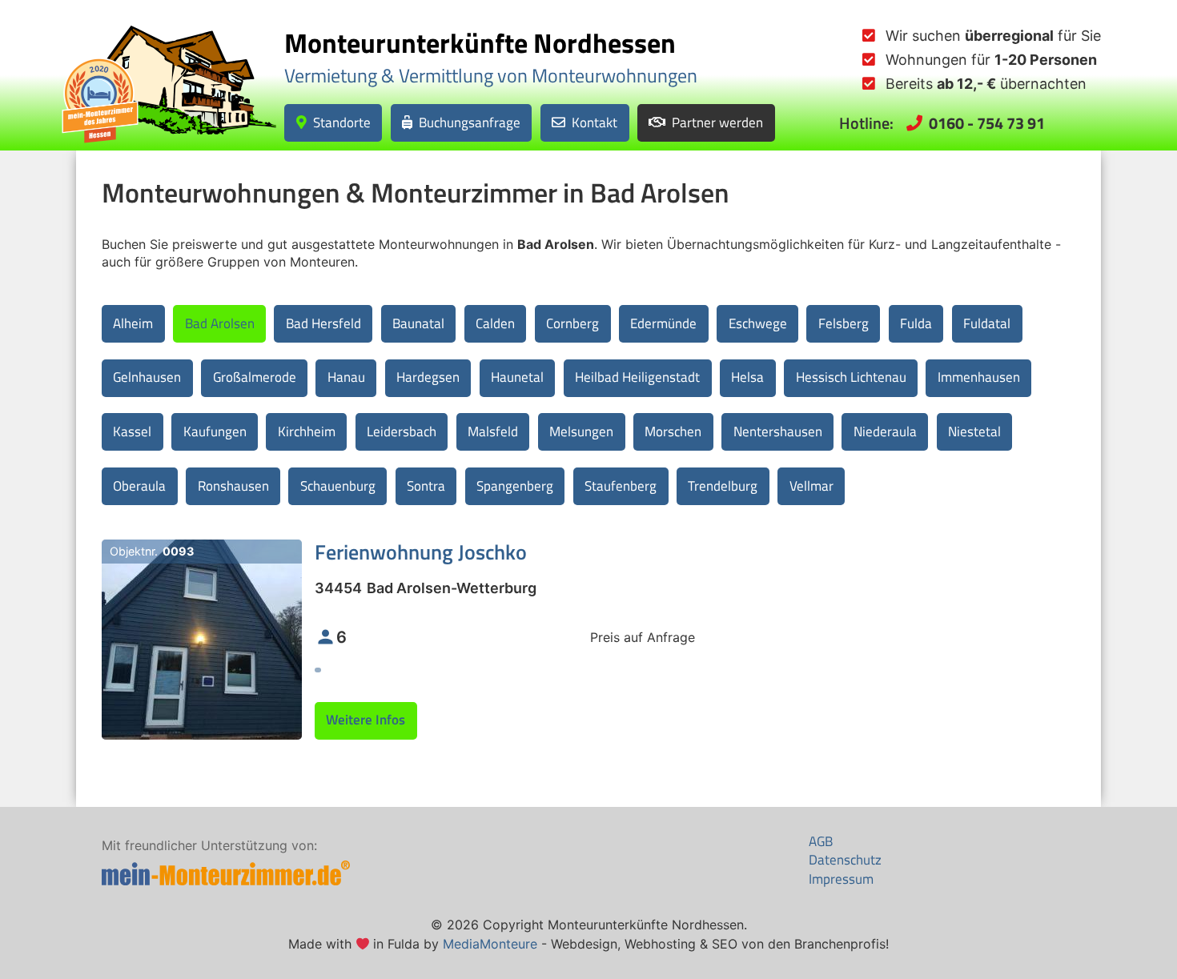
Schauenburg (338, 485)
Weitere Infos (365, 719)
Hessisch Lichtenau (851, 377)
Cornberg (572, 323)
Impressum (841, 879)
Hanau (346, 377)
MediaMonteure (490, 944)
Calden (495, 323)
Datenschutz (845, 859)
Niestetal (974, 431)
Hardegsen (428, 377)
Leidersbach (401, 431)
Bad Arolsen (220, 323)
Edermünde (663, 323)
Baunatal (418, 323)
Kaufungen (215, 431)
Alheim (133, 323)
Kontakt (594, 121)
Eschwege (758, 323)
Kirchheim (306, 431)
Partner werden (717, 121)
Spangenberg (514, 485)
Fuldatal (986, 323)
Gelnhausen (147, 377)
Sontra (426, 485)
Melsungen (581, 431)
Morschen (673, 431)
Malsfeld (493, 431)
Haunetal (517, 377)
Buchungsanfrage (469, 121)
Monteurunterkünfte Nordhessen (480, 42)
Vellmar (811, 485)
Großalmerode (254, 377)
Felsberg (843, 323)
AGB (821, 841)
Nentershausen (777, 431)
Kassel (132, 431)
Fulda (916, 323)
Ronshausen (233, 485)
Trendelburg (722, 485)
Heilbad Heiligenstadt (637, 377)
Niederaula (885, 431)
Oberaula (139, 485)
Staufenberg (620, 485)
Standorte (342, 121)
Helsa (747, 377)
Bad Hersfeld (323, 323)
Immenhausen (979, 377)
